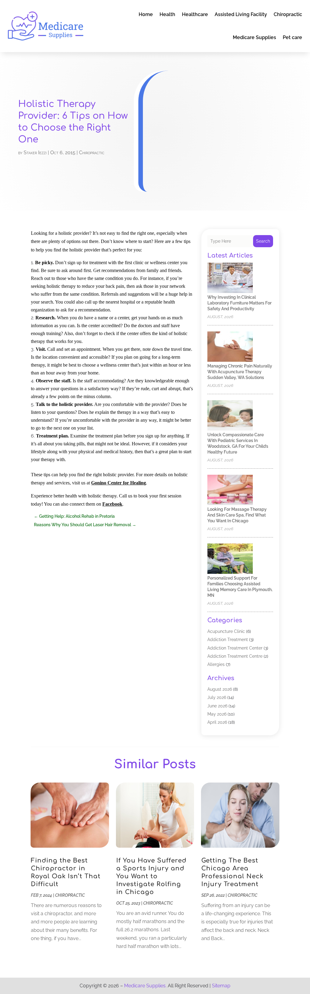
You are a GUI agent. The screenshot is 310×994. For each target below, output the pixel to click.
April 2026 (217, 722)
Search (263, 241)
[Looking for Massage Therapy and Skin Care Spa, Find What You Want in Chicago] (230, 490)
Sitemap (221, 986)
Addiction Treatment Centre (234, 656)
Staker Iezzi (35, 152)
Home (146, 14)
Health (167, 14)
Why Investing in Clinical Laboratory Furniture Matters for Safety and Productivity (239, 303)
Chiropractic (288, 14)
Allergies (216, 664)
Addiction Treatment (227, 639)
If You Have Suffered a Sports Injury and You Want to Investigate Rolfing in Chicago (151, 876)
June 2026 (217, 705)
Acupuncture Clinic (226, 631)
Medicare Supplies (254, 37)
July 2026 (216, 697)
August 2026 (219, 689)
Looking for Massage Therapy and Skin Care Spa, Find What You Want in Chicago (237, 515)
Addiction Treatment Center (234, 648)
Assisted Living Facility (241, 14)
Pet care (292, 37)
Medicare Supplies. (145, 986)
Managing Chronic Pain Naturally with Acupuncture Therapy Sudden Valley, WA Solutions (239, 372)
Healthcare (195, 14)
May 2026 (216, 714)
